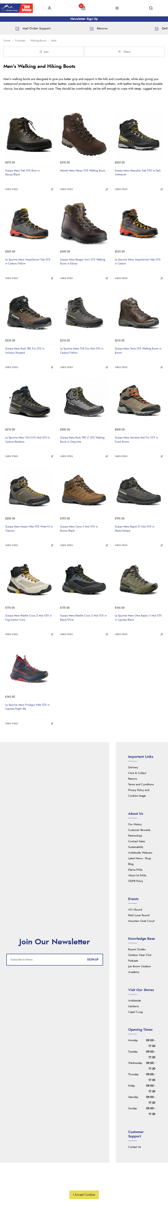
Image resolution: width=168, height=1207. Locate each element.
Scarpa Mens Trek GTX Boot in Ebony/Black (22, 172)
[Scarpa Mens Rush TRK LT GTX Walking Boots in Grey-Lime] (84, 402)
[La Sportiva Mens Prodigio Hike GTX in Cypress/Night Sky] (29, 669)
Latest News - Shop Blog (139, 861)
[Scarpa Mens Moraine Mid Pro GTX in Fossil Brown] (139, 402)
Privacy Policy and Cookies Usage (138, 793)
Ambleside (134, 1000)
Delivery (133, 767)
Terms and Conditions (141, 784)
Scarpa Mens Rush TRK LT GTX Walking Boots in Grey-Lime (82, 439)
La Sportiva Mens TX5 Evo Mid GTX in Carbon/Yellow (81, 350)
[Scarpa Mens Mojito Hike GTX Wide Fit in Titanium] (29, 491)
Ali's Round (135, 909)
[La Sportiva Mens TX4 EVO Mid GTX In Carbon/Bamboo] (29, 402)
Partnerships (135, 835)
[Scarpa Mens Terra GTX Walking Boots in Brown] (139, 313)
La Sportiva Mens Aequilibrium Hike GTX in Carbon (138, 261)
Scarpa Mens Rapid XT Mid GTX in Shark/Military (134, 528)
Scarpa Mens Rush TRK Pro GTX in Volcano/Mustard (24, 350)
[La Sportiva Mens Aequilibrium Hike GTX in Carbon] (139, 224)
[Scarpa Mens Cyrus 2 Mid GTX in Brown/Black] (84, 491)
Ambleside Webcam (140, 852)
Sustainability (135, 847)
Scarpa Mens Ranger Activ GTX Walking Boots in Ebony (82, 261)
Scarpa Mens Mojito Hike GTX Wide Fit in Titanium (29, 528)
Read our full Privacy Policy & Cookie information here (84, 1184)
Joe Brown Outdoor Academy (139, 969)
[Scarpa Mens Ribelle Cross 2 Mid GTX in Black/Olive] (84, 580)
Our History (135, 824)
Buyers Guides (136, 949)
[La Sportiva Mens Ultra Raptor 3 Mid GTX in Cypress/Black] (139, 580)
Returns (132, 778)
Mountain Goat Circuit (141, 921)
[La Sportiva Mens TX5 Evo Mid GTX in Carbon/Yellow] (84, 313)
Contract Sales (136, 841)
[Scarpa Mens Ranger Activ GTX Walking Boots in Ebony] (84, 224)
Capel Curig (135, 1012)
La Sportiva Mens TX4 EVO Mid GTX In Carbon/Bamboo (27, 439)
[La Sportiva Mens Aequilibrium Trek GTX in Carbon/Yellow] (29, 224)
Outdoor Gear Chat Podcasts (139, 958)
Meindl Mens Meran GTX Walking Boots (82, 170)
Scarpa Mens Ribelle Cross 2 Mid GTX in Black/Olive (83, 617)
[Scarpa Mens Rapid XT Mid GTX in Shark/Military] (139, 491)
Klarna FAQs (135, 869)
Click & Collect (137, 773)
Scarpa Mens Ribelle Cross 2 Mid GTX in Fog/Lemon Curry (28, 617)
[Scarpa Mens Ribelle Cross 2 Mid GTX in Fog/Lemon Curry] (29, 580)
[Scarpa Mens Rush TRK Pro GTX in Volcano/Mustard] (29, 313)
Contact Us (134, 1147)
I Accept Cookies (84, 1194)
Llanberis (133, 1006)
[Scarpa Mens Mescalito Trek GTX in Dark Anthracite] (139, 135)
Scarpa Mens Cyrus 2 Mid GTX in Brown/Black (79, 528)
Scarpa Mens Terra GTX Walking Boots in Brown (138, 350)
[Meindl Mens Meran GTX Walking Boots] (84, 135)
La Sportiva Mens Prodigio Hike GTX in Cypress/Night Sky (27, 707)
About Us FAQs (137, 875)
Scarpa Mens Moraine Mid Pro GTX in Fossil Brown (136, 439)
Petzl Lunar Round (138, 915)
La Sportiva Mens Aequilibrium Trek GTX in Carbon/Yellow (27, 261)
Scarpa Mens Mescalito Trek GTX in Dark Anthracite (138, 172)
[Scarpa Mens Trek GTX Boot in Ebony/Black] (29, 135)
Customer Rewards (139, 830)
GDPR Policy (135, 881)
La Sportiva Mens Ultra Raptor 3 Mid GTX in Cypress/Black (138, 617)
